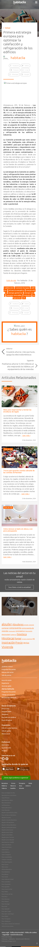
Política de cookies (31, 932)
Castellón (13, 788)
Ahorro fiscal (6, 734)
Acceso (4, 750)
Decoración (28, 631)
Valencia (4, 788)
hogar (18, 638)
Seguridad (5, 934)
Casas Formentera (6, 847)
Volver (8, 28)
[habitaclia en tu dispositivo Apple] (9, 770)
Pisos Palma (5, 891)
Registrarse (5, 683)
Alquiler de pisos (6, 817)
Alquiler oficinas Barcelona (9, 825)
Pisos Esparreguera (7, 862)
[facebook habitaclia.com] (6, 758)
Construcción (12, 631)
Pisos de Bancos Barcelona (9, 815)
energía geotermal (15, 293)
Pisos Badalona (6, 871)
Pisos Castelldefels (7, 857)
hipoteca (22, 634)
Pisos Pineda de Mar (7, 894)
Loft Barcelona (6, 805)
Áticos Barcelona (6, 802)
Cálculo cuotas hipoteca (9, 728)
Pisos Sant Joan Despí (8, 913)
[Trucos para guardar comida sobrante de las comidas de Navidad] (19, 457)
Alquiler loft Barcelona (8, 822)
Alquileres (18, 624)
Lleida (30, 783)
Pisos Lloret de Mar (7, 889)
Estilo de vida (11, 280)
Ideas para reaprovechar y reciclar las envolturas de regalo (17, 411)
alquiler (7, 624)
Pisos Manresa (5, 899)
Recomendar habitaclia (9, 697)
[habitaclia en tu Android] (23, 770)
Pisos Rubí (4, 906)
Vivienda (7, 646)
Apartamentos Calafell (8, 842)
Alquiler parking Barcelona (9, 827)
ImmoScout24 (20, 939)
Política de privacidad (17, 932)
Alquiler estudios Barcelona (9, 820)
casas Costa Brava (6, 844)
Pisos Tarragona (6, 918)
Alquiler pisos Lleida (7, 832)
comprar (5, 628)
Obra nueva (5, 709)
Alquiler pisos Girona (7, 830)
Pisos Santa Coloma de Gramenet (11, 923)
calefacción (9, 288)
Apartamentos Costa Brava (9, 795)
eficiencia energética (16, 290)
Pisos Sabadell (5, 909)
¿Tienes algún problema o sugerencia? (16, 778)
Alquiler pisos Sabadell (8, 839)
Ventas (26, 643)
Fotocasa (4, 939)
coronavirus (20, 631)
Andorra (28, 785)
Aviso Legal (5, 932)
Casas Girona (5, 849)
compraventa (15, 628)
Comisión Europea (22, 288)
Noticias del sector (8, 672)
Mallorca (4, 785)
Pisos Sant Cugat (6, 911)
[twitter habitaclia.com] (3, 758)
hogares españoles (27, 639)
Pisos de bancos (7, 720)
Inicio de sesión (7, 680)
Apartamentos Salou (7, 800)
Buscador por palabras (9, 717)
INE (34, 639)
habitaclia (18, 58)
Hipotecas (8, 638)
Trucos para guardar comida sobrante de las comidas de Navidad (19, 471)
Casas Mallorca (6, 852)
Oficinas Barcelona (7, 869)
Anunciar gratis (6, 686)
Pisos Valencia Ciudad (7, 879)
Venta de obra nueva (7, 926)
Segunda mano (6, 711)
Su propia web (6, 748)
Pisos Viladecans (6, 921)
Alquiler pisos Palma (7, 834)
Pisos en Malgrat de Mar (8, 792)
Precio (19, 642)
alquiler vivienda (29, 625)
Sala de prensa (6, 675)
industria (27, 295)
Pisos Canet (5, 876)
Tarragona (22, 783)
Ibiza (20, 785)
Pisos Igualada (5, 886)
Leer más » (26, 435)
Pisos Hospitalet (6, 884)
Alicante (21, 788)
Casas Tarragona (6, 854)
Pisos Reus (4, 896)
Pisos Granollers (6, 881)
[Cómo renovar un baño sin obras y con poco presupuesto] (19, 515)
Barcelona (5, 783)
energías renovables (14, 295)
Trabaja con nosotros (8, 695)
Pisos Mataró (5, 901)
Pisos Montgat (6, 904)
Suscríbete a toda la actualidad (19, 587)
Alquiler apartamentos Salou (9, 812)
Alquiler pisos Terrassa (8, 837)
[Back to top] (34, 942)
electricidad (6, 634)
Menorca (13, 785)
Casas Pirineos (5, 797)
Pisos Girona (5, 864)
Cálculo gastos (6, 731)
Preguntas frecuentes (9, 669)
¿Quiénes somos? (7, 666)
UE (24, 298)
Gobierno (13, 634)
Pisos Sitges (5, 916)
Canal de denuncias (16, 934)
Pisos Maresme (6, 810)
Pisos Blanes (5, 874)
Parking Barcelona (6, 807)
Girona (13, 783)
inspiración (8, 642)
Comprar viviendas (7, 859)
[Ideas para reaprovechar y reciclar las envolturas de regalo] (19, 396)
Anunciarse (5, 745)
